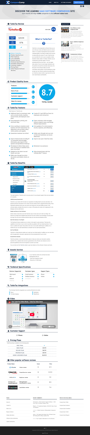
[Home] (15, 2)
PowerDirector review (25, 372)
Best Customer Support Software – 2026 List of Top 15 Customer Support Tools (44, 402)
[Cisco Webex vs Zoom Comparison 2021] (65, 30)
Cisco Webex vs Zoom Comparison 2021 (75, 28)
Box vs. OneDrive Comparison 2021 (77, 42)
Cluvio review (23, 367)
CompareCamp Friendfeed (65, 408)
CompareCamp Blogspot (64, 415)
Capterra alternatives (10, 421)
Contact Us (8, 405)
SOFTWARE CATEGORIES (66, 2)
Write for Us (8, 408)
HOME (50, 2)
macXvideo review (24, 387)
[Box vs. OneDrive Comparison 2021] (65, 43)
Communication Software (76, 54)
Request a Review (9, 411)
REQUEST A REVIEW (79, 2)
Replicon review (24, 377)
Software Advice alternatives (12, 418)
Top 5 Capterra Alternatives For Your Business (45, 418)
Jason (34, 414)
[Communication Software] (65, 56)
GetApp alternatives (10, 415)
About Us (8, 402)
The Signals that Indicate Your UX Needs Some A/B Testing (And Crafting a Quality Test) (44, 415)
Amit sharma (35, 402)
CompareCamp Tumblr (64, 411)
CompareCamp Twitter (64, 402)
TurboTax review (23, 245)
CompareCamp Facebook (65, 405)
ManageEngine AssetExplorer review (25, 382)
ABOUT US (56, 2)
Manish (34, 406)
